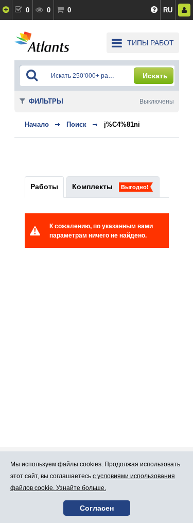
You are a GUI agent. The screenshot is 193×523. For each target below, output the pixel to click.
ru (167, 10)
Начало (37, 124)
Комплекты (92, 186)
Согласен (97, 508)
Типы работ (150, 43)
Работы (44, 186)
